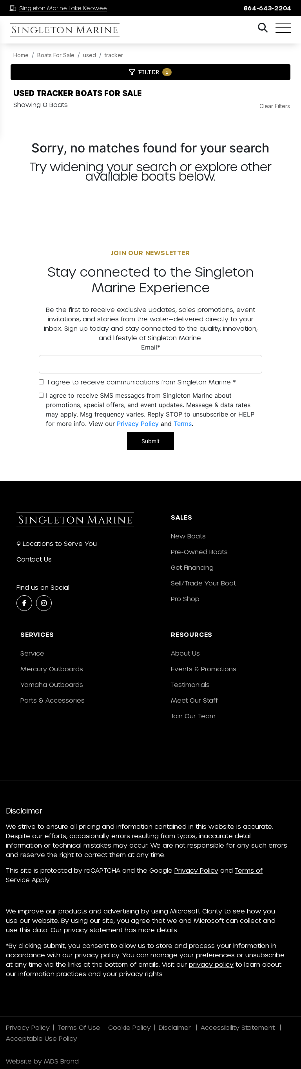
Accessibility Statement (239, 1027)
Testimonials (190, 684)
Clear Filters (274, 106)
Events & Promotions (203, 668)
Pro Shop (185, 598)
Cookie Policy (129, 1027)
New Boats (188, 536)
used (89, 55)
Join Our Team (193, 715)
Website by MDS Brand (42, 1061)
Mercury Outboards (51, 668)
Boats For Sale (55, 55)
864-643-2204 (268, 8)
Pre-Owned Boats (199, 551)
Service (32, 653)
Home (21, 55)
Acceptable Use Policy (42, 1038)
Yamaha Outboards (51, 684)
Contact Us (34, 559)
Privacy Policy (138, 424)
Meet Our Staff (194, 700)
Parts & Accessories (52, 700)
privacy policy (211, 964)
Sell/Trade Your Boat (203, 583)
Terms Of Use (79, 1027)
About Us (185, 653)
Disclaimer (176, 1027)
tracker (114, 55)
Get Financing (192, 567)
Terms (183, 424)
